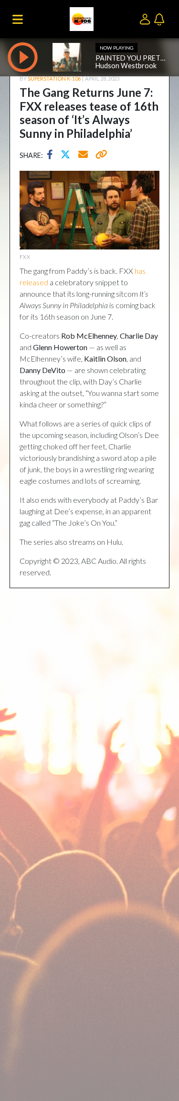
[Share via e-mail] (83, 155)
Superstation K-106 (54, 78)
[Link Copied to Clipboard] (99, 155)
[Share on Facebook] (52, 155)
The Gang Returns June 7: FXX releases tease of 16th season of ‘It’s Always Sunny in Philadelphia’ (89, 112)
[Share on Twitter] (68, 155)
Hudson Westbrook (126, 66)
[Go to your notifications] (160, 18)
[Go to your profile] (147, 18)
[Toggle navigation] (18, 19)
